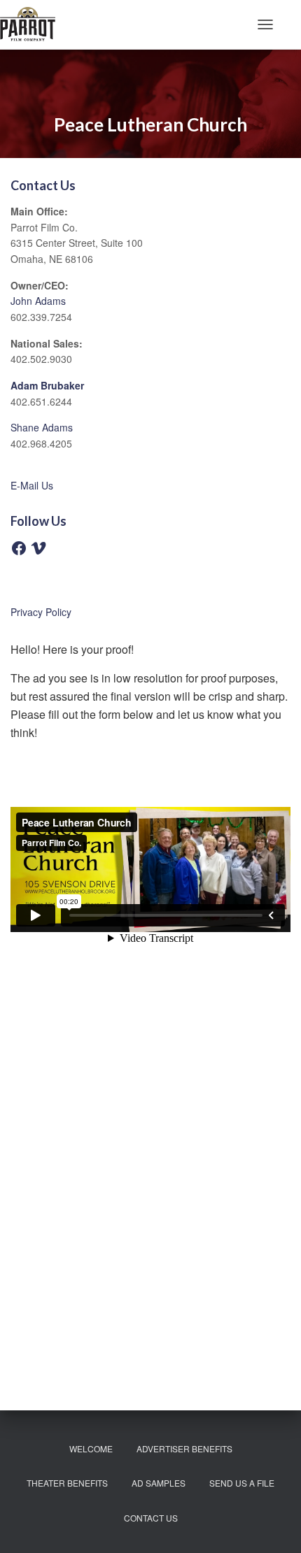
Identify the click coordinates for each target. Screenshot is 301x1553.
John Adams (38, 301)
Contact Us (151, 1518)
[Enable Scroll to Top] (273, 1525)
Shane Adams (41, 427)
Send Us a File (241, 1483)
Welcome (91, 1448)
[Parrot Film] (33, 24)
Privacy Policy (40, 612)
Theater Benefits (67, 1483)
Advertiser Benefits (184, 1448)
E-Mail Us (31, 485)
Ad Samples (159, 1483)
